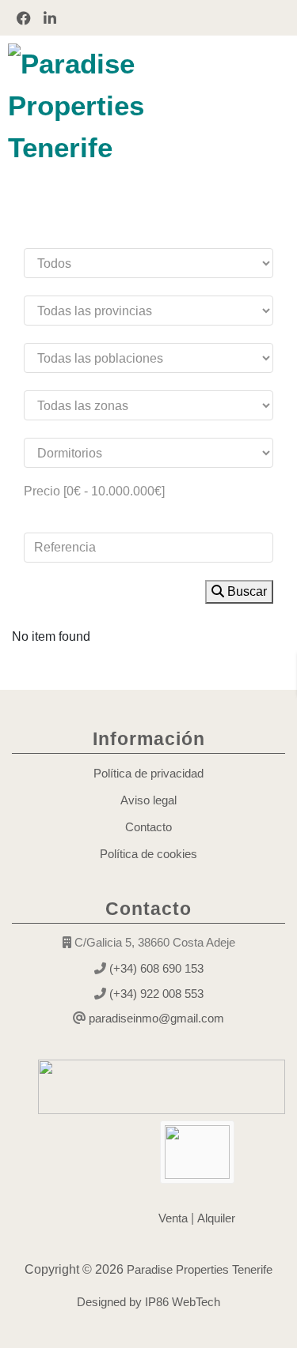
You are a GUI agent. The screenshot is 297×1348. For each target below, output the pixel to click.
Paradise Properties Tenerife (198, 1269)
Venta (173, 1218)
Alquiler (216, 1218)
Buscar (245, 591)
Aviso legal (148, 800)
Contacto (148, 827)
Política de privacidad (148, 773)
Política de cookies (148, 853)
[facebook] (24, 18)
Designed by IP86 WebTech (148, 1301)
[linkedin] (50, 18)
